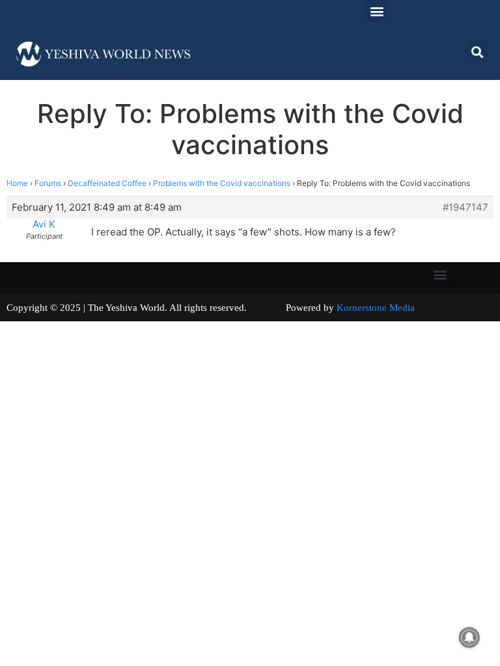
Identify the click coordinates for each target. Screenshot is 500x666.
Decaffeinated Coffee (107, 183)
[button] (376, 10)
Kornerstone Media (376, 307)
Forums (48, 183)
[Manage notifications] (469, 637)
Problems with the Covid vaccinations (221, 183)
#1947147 (465, 207)
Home (17, 183)
